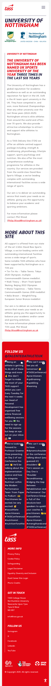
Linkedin (11, 646)
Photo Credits (14, 583)
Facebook (12, 641)
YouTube (12, 650)
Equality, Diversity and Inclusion (22, 573)
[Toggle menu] (43, 7)
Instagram (12, 631)
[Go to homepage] (9, 7)
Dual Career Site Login (18, 578)
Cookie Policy (14, 559)
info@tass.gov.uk (15, 616)
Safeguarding (14, 563)
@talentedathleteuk (24, 356)
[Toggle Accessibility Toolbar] (45, 680)
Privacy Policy (14, 554)
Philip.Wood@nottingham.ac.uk (24, 220)
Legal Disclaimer (15, 568)
